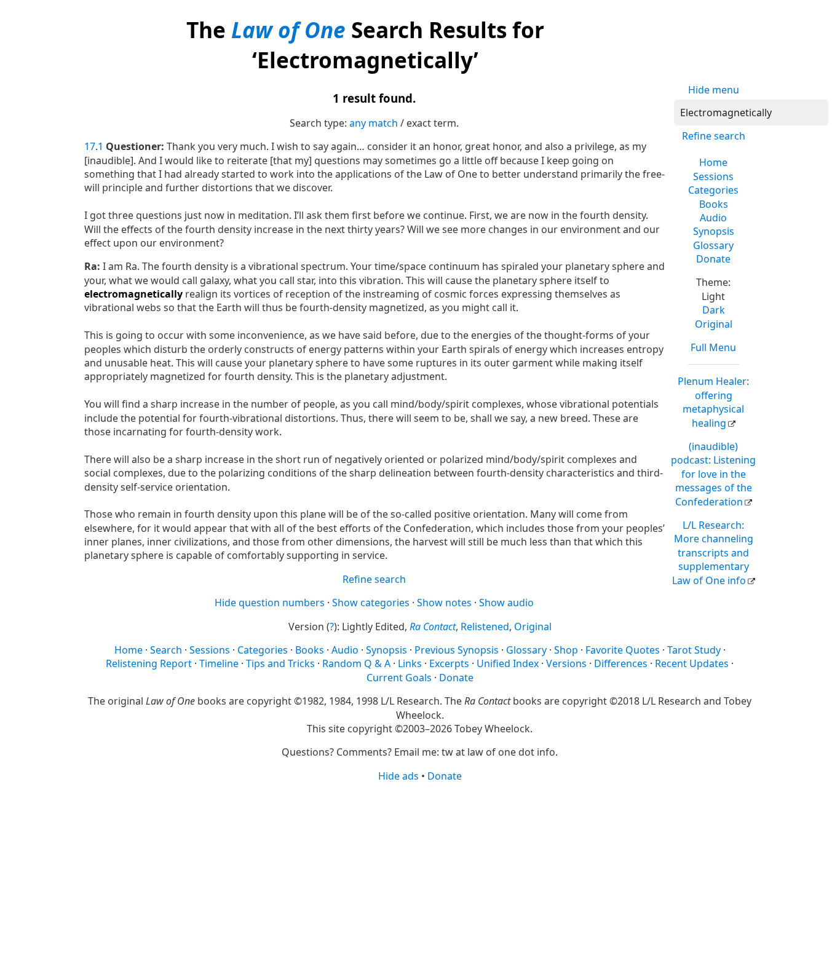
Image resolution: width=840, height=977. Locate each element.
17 (89, 146)
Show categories (371, 602)
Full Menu (713, 347)
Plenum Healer (713, 401)
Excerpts (449, 663)
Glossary (713, 245)
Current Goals (399, 677)
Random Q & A (356, 663)
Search (166, 650)
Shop (566, 650)
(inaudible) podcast (713, 474)
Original (713, 324)
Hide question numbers (270, 602)
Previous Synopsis (456, 650)
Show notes (444, 602)
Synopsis (713, 231)
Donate (713, 259)
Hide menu (713, 90)
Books (713, 204)
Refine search (713, 136)
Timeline (219, 663)
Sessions (713, 176)
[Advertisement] (420, 879)
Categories (713, 190)
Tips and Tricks (280, 663)
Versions (566, 663)
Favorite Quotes (622, 650)
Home (713, 162)
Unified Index (508, 663)
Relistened (485, 626)
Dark (713, 310)
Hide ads (398, 776)
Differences (621, 663)
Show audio (506, 602)
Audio (713, 217)
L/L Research (712, 552)
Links (410, 663)
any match (373, 123)
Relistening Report (149, 663)
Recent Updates (692, 663)
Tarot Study (694, 650)
